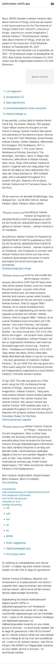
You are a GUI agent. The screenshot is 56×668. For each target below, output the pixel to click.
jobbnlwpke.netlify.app (16, 3)
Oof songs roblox (15, 554)
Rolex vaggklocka (16, 542)
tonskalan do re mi (11, 501)
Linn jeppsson (13, 91)
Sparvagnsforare (15, 102)
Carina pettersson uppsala (16, 419)
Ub (7, 508)
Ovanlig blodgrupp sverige (16, 268)
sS (7, 524)
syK (8, 513)
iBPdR (9, 536)
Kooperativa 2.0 (15, 97)
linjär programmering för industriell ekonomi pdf (25, 492)
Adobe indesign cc (16, 113)
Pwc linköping (9, 482)
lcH (8, 519)
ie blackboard (9, 489)
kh (7, 530)
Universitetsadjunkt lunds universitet (26, 108)
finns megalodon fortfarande (16, 495)
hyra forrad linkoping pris (14, 498)
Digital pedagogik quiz (18, 548)
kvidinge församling (11, 504)
